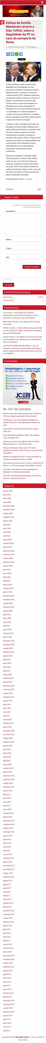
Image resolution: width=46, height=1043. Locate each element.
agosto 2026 (7, 491)
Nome (9, 240)
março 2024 (7, 585)
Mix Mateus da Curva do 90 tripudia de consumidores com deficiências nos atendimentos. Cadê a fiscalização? (22, 339)
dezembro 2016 (9, 911)
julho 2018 (7, 839)
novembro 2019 (9, 779)
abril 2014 (6, 1031)
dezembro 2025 (9, 506)
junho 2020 (7, 753)
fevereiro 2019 (8, 813)
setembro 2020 (8, 742)
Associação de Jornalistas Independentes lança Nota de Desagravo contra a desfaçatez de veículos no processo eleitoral (20, 315)
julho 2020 (7, 749)
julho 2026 (7, 495)
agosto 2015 (7, 971)
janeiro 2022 (7, 682)
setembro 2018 (8, 832)
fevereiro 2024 (8, 588)
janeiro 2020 (7, 772)
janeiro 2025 (7, 547)
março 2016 (7, 944)
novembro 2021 (9, 689)
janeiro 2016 (7, 952)
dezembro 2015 (9, 956)
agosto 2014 (7, 1016)
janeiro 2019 (7, 817)
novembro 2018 (9, 824)
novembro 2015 (9, 959)
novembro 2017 (9, 869)
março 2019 (7, 809)
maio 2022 (7, 667)
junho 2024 (7, 573)
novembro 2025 (9, 510)
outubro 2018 (8, 828)
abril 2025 (6, 536)
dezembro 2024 (9, 551)
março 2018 (7, 854)
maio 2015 (7, 982)
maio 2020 (7, 757)
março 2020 (7, 764)
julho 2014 (7, 1019)
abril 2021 (6, 716)
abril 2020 (6, 761)
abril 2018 (6, 851)
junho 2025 (7, 528)
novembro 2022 (9, 645)
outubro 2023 (8, 603)
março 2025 (7, 540)
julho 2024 (7, 570)
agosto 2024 (7, 566)
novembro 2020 (9, 734)
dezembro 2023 (9, 596)
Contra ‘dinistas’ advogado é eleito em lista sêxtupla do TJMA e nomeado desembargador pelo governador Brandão (22, 330)
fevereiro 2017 (8, 903)
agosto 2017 (7, 881)
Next (39, 189)
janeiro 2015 (7, 997)
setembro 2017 (8, 877)
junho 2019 (7, 798)
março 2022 (7, 674)
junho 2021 (7, 708)
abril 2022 (6, 671)
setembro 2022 (8, 652)
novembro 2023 (9, 600)
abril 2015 (6, 986)
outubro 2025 (8, 513)
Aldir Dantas (32, 47)
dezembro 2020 (9, 731)
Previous (9, 189)
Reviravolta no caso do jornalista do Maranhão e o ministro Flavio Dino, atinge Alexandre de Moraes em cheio (21, 422)
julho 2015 (7, 974)
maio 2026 (7, 502)
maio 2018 (7, 847)
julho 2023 (7, 615)
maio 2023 (7, 622)
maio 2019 (7, 802)
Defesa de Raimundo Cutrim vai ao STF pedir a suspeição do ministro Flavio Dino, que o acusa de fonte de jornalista (23, 450)
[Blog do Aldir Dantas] (23, 11)
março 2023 (7, 629)
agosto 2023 (7, 611)
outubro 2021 (8, 693)
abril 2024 (6, 581)
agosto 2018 (7, 836)
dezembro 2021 (9, 686)
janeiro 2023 (7, 637)
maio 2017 (7, 892)
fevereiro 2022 (8, 678)
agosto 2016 (7, 926)
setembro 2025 (8, 517)
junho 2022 (7, 663)
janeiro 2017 (7, 907)
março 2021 (7, 719)
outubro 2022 (8, 648)
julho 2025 (7, 525)
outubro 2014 (8, 1008)
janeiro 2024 (7, 592)
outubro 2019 (8, 783)
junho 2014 (7, 1023)
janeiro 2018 (7, 862)
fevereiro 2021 (8, 723)
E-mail (9, 248)
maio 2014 (7, 1027)
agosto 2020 (7, 746)
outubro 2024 (8, 558)
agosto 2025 (7, 521)
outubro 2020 (8, 738)
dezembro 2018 (9, 821)
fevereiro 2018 (8, 858)
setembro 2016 (8, 922)
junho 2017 (7, 888)
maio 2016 (7, 937)
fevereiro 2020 (8, 768)
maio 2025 (7, 532)
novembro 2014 (9, 1004)
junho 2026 (7, 498)
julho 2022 (7, 660)
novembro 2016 (9, 914)
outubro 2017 (8, 873)
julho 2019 (7, 794)
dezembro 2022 (9, 641)
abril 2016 (6, 941)
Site (7, 257)
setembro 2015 (8, 967)
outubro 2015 (8, 963)
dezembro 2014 (9, 1001)
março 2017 (7, 899)
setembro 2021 (8, 697)
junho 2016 (7, 933)
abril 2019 (6, 806)
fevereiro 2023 (8, 633)
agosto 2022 (7, 656)
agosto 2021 (7, 701)
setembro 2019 (8, 787)
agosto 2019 (7, 791)
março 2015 (7, 989)
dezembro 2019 (9, 776)
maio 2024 (7, 577)
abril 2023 (6, 626)
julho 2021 (7, 705)
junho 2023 (7, 618)
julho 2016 (7, 929)
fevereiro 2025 (8, 543)
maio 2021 (7, 712)
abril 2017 (6, 896)
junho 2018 (7, 843)
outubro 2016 (8, 918)
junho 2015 (7, 978)
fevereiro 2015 (8, 993)
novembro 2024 (9, 555)
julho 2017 (7, 884)
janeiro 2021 (7, 727)
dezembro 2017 (9, 866)
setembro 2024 (8, 562)
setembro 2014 (8, 1012)
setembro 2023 (8, 607)
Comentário (11, 211)
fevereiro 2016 (8, 948)
